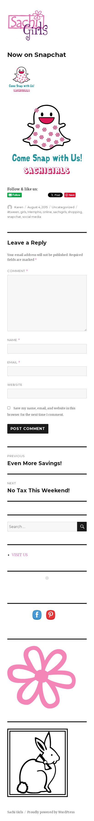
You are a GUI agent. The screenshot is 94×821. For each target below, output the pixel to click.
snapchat (14, 217)
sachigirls (60, 212)
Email (13, 362)
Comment (17, 271)
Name (13, 340)
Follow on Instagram (49, 586)
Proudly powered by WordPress (51, 812)
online (47, 212)
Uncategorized (63, 207)
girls (23, 212)
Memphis (34, 212)
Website (14, 385)
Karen (18, 207)
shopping (75, 212)
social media (31, 217)
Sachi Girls (15, 812)
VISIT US (20, 554)
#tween (13, 212)
